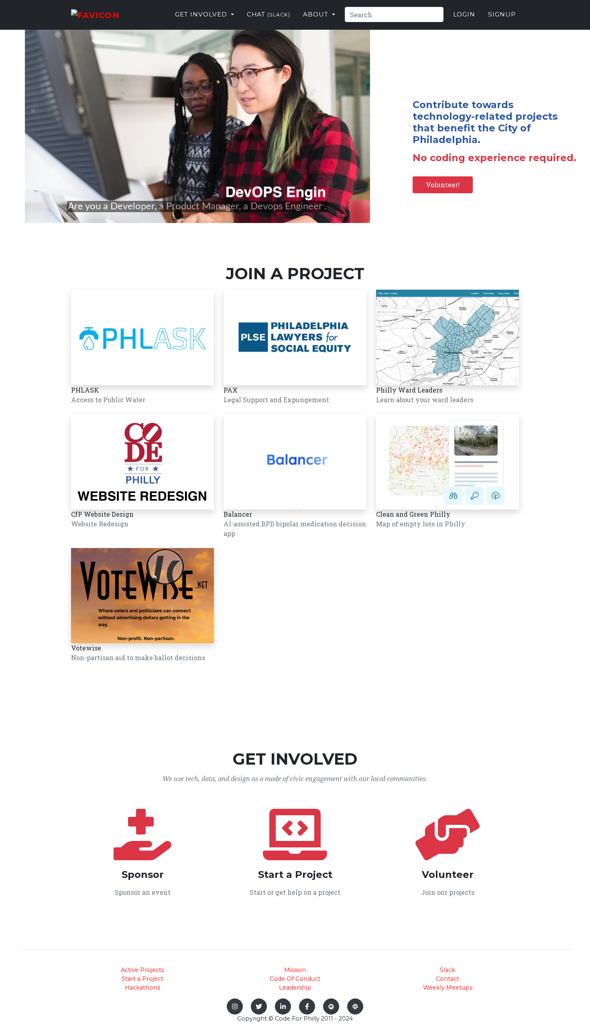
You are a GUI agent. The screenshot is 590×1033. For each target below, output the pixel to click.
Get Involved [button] (202, 14)
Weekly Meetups (447, 987)
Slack (447, 970)
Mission (295, 970)
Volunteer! (443, 184)
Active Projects (142, 970)
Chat (268, 14)
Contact (447, 978)
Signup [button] (502, 14)
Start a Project (142, 978)
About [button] (316, 14)
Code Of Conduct (295, 978)
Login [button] (464, 14)
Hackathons (142, 987)
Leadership (295, 987)
